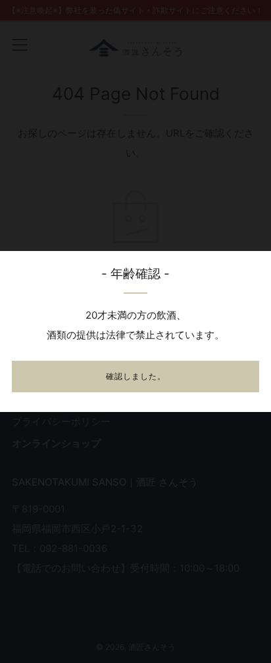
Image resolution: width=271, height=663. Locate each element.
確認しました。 (136, 376)
